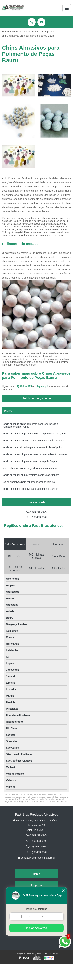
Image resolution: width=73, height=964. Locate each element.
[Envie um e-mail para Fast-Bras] (41, 22)
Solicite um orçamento (36, 398)
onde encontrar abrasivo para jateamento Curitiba (30, 488)
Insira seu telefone (36, 909)
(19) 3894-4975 (23, 386)
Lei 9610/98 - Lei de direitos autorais (49, 801)
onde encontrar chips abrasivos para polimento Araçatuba (35, 433)
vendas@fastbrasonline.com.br (37, 857)
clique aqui (42, 386)
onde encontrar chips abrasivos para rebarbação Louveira (35, 454)
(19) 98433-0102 (37, 517)
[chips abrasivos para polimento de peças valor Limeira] (18, 85)
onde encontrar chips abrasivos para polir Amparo (30, 461)
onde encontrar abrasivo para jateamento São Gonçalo (33, 440)
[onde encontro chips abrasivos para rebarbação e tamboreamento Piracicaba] (54, 85)
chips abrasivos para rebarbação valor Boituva (29, 482)
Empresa (36, 885)
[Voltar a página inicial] (13, 8)
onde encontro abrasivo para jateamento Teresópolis (32, 447)
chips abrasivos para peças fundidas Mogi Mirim (30, 468)
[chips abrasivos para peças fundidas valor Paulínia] (18, 156)
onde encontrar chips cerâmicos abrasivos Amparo (31, 475)
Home (36, 873)
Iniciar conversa (36, 928)
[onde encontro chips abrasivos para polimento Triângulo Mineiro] (54, 121)
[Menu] (67, 8)
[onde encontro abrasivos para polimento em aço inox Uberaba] (18, 121)
